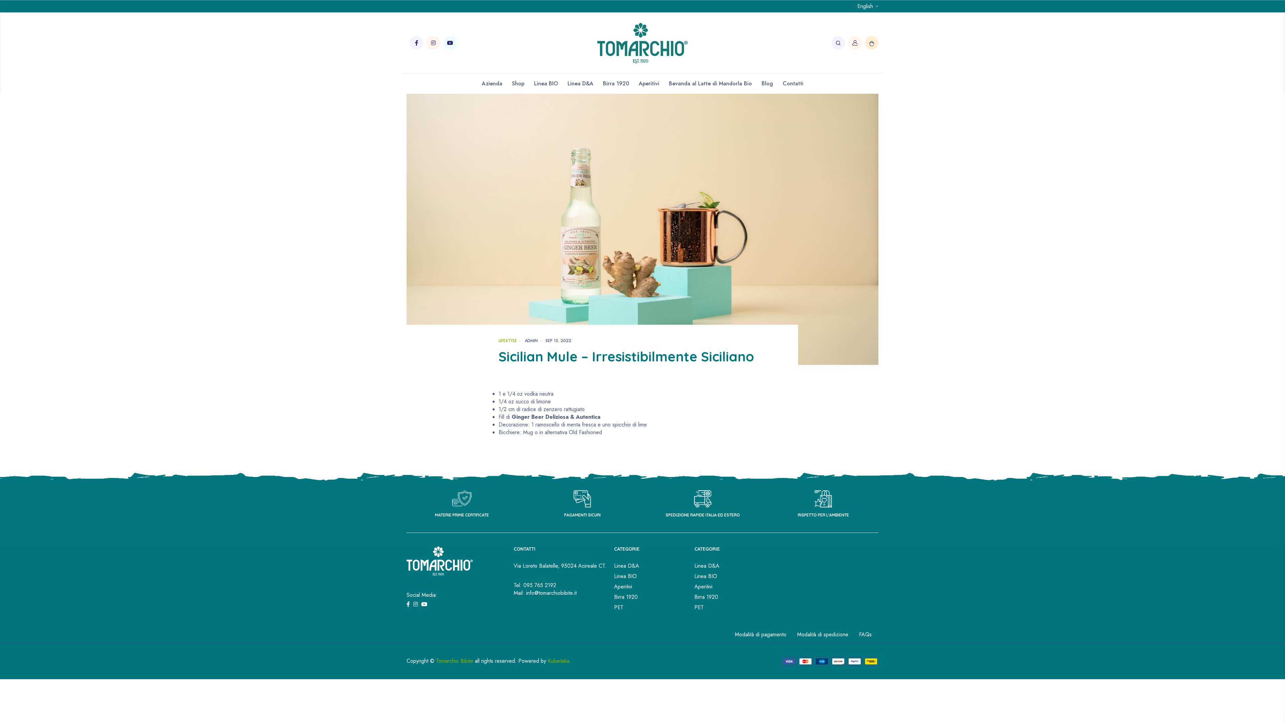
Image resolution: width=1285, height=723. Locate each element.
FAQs (865, 634)
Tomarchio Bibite (454, 661)
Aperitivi (649, 83)
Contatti (793, 83)
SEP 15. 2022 (558, 341)
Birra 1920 (616, 83)
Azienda (492, 83)
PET (618, 607)
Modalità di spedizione (822, 634)
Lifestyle (508, 341)
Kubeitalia (558, 661)
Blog (767, 83)
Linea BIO (546, 83)
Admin (531, 341)
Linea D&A (580, 83)
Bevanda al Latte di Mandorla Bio (710, 83)
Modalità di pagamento (760, 634)
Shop (518, 83)
